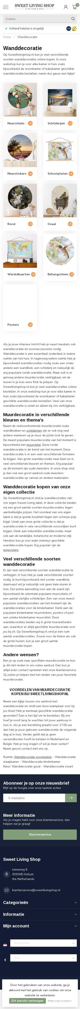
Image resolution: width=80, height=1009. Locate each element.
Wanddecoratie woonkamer (33, 757)
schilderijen (34, 431)
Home (7, 37)
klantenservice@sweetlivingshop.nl (36, 890)
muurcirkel (34, 445)
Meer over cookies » (60, 1001)
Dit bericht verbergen (28, 1001)
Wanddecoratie (27, 37)
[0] (74, 7)
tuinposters (11, 550)
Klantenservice (40, 834)
